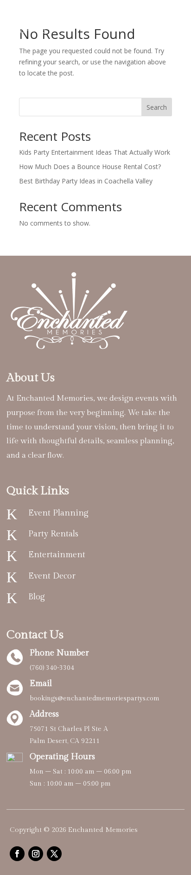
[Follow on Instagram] (35, 853)
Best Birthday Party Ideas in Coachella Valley (86, 180)
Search (156, 107)
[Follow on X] (54, 853)
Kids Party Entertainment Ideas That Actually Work (94, 152)
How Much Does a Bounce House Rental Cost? (90, 166)
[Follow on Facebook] (17, 853)
